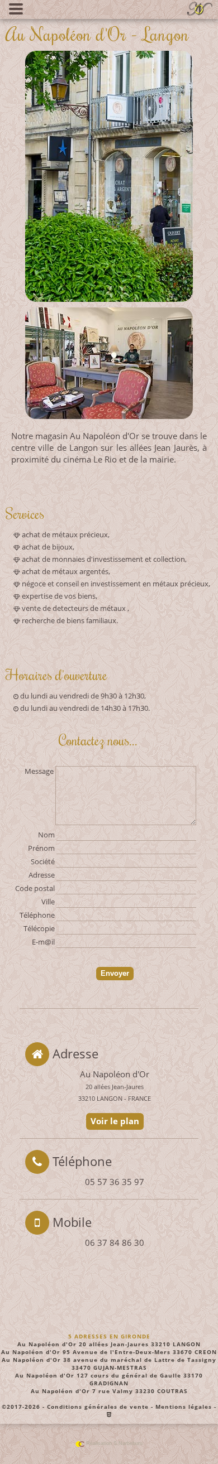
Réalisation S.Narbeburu (113, 1443)
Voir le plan (117, 1120)
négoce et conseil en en (115, 584)
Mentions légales (183, 1406)
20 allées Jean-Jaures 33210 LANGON (109, 1344)
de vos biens (59, 596)
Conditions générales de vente (98, 1406)
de (65, 534)
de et (103, 559)
